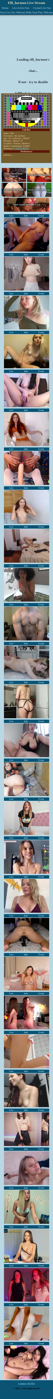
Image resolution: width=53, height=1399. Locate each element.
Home (5, 7)
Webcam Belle (24, 12)
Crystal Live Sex (42, 7)
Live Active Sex (20, 7)
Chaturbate (21, 148)
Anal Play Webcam (42, 12)
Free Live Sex (7, 12)
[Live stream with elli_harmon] (26, 351)
